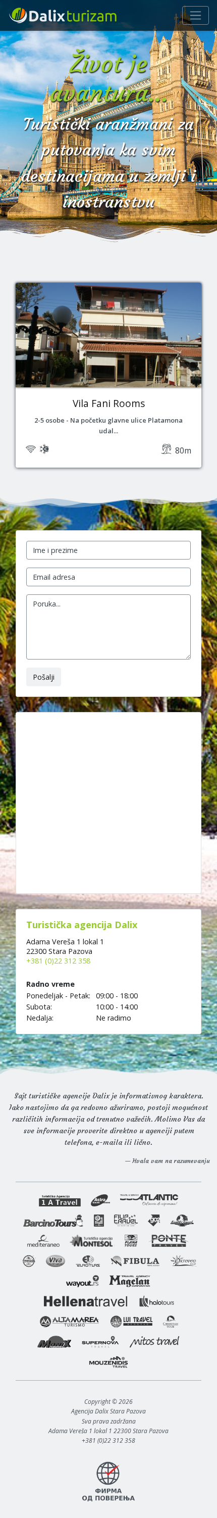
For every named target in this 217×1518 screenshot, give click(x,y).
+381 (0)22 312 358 (58, 961)
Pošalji (44, 677)
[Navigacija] (195, 15)
